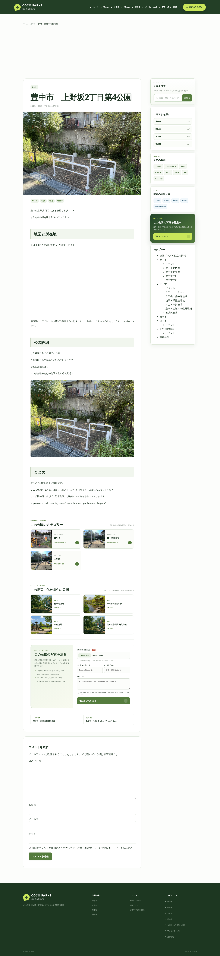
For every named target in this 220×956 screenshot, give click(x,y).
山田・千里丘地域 (175, 300)
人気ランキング (135, 900)
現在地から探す (194, 7)
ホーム (96, 7)
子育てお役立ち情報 (137, 910)
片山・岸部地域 (174, 304)
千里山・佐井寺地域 (176, 296)
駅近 (185, 172)
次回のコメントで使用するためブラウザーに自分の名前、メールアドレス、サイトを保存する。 (83, 848)
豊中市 (106, 7)
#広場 (51, 201)
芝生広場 (158, 172)
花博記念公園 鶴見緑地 (117, 624)
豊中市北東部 (173, 272)
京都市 (166, 200)
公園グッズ (134, 905)
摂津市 (138, 7)
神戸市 (175, 200)
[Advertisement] (110, 52)
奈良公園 (58, 624)
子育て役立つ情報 (169, 7)
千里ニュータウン (175, 292)
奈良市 (184, 200)
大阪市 (157, 200)
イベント (170, 263)
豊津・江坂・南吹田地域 (179, 308)
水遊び (183, 166)
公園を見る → (58, 608)
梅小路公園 (59, 603)
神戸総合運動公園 (114, 603)
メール (33, 819)
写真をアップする (172, 236)
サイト (32, 833)
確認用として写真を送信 (102, 701)
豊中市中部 (171, 276)
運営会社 (164, 337)
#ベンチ (34, 201)
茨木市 (127, 7)
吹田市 (117, 7)
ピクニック (159, 179)
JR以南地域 (171, 312)
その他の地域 (151, 7)
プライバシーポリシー (175, 931)
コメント (35, 760)
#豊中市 (60, 201)
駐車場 (177, 172)
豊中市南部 (171, 280)
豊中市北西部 (173, 268)
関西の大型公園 (160, 206)
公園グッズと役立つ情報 (173, 255)
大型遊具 (158, 166)
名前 (32, 804)
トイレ (168, 172)
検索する (187, 98)
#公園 (43, 201)
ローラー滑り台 (171, 166)
